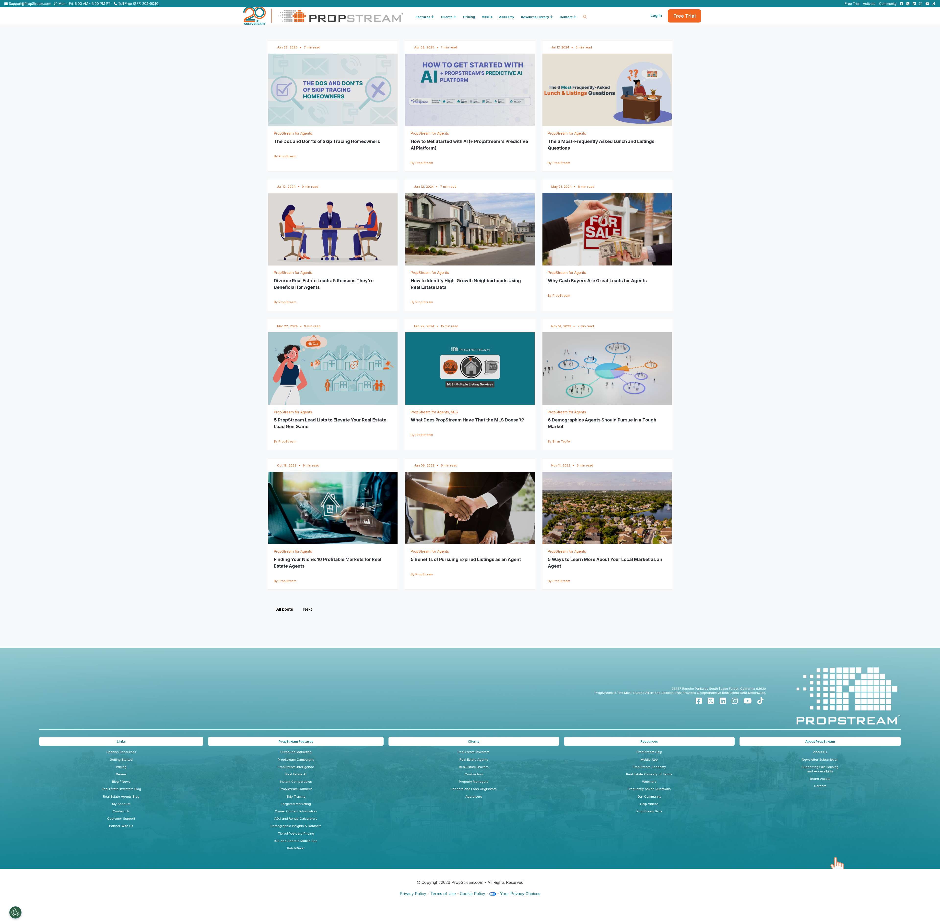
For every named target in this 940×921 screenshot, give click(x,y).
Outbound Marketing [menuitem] (296, 752)
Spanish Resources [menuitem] (121, 752)
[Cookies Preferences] (15, 912)
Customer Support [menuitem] (121, 818)
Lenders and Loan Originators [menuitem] (474, 789)
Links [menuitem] (121, 741)
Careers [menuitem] (820, 786)
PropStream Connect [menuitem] (296, 789)
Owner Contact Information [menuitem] (296, 811)
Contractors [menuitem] (474, 774)
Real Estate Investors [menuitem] (474, 752)
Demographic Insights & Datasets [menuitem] (295, 826)
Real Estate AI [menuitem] (295, 774)
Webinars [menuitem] (649, 781)
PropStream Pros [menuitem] (649, 811)
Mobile (487, 17)
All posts (284, 609)
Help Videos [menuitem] (649, 804)
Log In (656, 15)
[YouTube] (747, 701)
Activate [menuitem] (869, 4)
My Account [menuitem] (121, 804)
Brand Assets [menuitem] (820, 779)
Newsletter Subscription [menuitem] (820, 759)
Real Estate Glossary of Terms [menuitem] (649, 774)
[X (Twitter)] (710, 701)
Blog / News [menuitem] (121, 781)
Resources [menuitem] (649, 741)
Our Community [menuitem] (649, 796)
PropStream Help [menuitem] (649, 752)
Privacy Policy (413, 893)
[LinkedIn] (722, 701)
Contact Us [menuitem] (121, 811)
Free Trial (684, 16)
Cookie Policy (472, 893)
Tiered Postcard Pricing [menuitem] (296, 833)
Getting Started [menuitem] (121, 759)
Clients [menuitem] (474, 741)
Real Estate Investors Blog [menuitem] (121, 789)
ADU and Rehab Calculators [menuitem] (295, 818)
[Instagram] (734, 701)
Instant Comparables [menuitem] (296, 781)
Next (307, 609)
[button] (424, 15)
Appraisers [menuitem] (473, 796)
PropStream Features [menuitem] (296, 741)
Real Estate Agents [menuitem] (473, 759)
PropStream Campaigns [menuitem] (296, 759)
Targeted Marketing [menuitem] (296, 804)
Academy (506, 17)
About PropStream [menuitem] (820, 741)
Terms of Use (443, 893)
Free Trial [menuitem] (852, 4)
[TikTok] (760, 701)
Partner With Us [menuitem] (121, 826)
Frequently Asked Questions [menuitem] (649, 789)
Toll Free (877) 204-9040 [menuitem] (137, 4)
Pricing (469, 17)
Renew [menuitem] (121, 774)
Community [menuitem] (888, 4)
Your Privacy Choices (520, 893)
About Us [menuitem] (820, 752)
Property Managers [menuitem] (473, 781)
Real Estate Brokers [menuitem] (474, 767)
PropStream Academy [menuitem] (649, 767)
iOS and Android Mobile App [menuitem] (295, 841)
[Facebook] (698, 701)
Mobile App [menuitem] (649, 759)
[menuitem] (900, 4)
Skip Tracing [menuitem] (296, 796)
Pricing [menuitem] (121, 767)
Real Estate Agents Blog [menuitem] (121, 796)
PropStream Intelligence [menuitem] (296, 767)
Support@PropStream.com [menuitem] (29, 4)
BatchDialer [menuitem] (296, 848)
